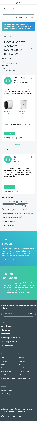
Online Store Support (25, 368)
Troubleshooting (8, 225)
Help (31, 17)
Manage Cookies (21, 411)
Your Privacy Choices (6, 411)
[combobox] (18, 13)
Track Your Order (24, 371)
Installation (26, 124)
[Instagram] (8, 416)
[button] (31, 78)
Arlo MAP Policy (6, 390)
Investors (4, 368)
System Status (23, 364)
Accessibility (29, 409)
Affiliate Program (6, 394)
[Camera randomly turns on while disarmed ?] (25, 144)
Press (3, 364)
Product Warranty (24, 378)
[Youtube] (20, 416)
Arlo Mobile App (8, 202)
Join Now (19, 17)
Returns (21, 375)
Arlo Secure (7, 206)
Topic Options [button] (32, 49)
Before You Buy (8, 209)
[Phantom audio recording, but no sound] (22, 144)
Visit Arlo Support (8, 260)
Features (20, 209)
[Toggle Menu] (34, 2)
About (3, 358)
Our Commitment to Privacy (10, 378)
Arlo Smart (19, 206)
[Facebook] (2, 416)
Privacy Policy (4, 409)
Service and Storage (9, 221)
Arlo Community (8, 9)
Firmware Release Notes (10, 213)
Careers (4, 361)
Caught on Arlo (6, 371)
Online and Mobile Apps (10, 217)
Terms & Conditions (15, 409)
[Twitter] (14, 416)
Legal (23, 409)
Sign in (26, 17)
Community (22, 361)
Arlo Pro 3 (7, 36)
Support (21, 358)
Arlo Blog (4, 375)
